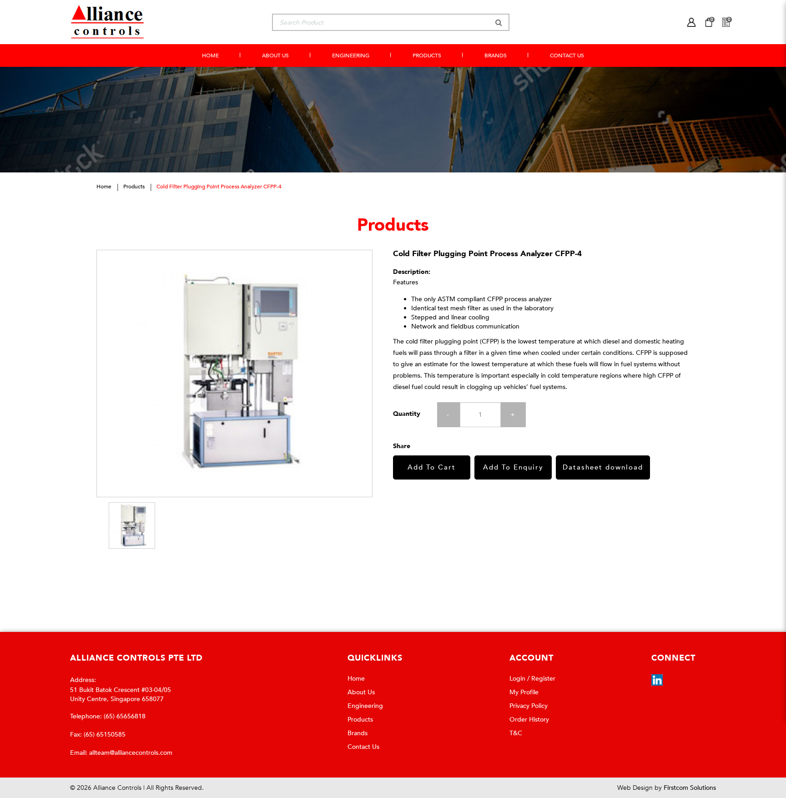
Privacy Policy (528, 706)
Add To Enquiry (513, 467)
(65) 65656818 (125, 716)
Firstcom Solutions (690, 787)
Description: (411, 272)
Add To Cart (432, 467)
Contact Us (363, 746)
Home (103, 186)
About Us (361, 692)
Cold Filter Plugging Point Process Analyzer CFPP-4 (219, 186)
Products (134, 186)
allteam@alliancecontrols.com (130, 752)
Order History (529, 719)
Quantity (406, 413)
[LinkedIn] (657, 679)
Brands (358, 733)
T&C (515, 733)
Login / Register (532, 678)
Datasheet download (603, 467)
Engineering (365, 706)
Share (401, 446)
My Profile (524, 692)
